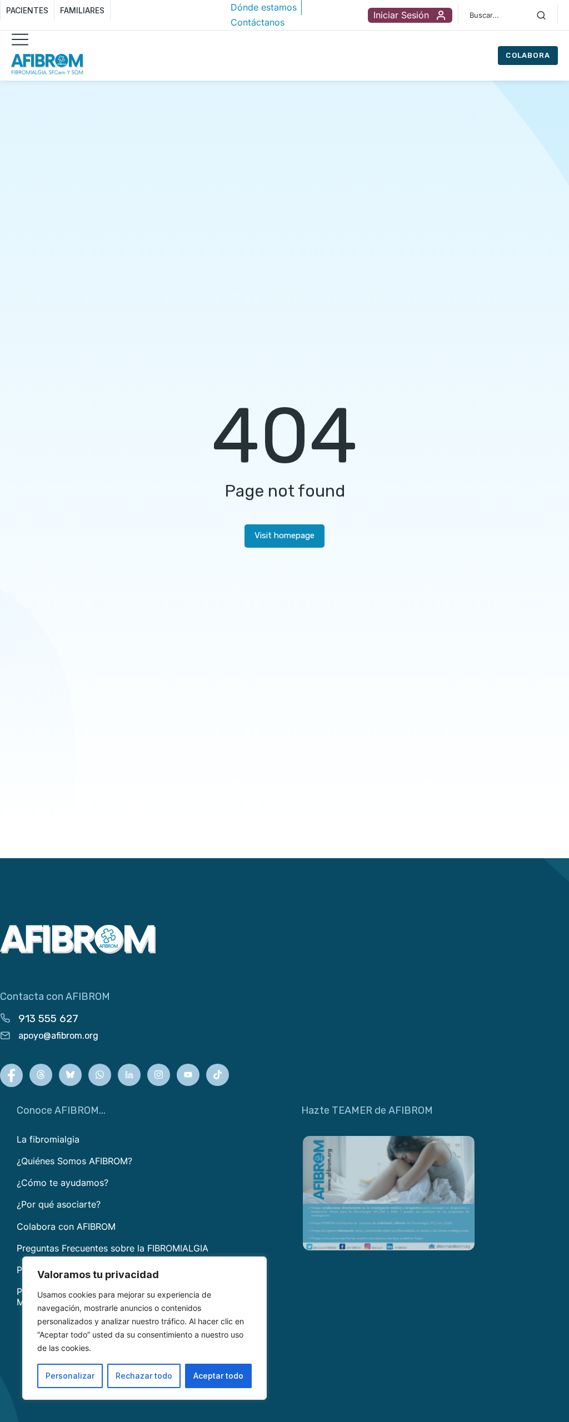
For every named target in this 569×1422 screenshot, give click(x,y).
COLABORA (528, 55)
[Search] (541, 15)
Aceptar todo (218, 1375)
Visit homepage (284, 535)
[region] (144, 1328)
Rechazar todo (144, 1375)
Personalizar (70, 1375)
